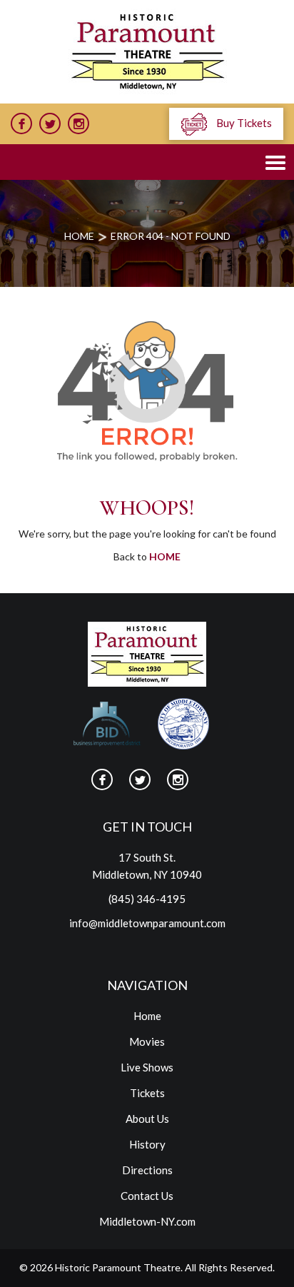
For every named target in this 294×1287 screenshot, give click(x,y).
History (147, 1144)
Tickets (147, 1092)
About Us (147, 1118)
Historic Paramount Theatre (118, 1267)
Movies (147, 1041)
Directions (147, 1170)
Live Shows (147, 1067)
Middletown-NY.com (147, 1221)
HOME (79, 236)
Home (165, 556)
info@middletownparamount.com (147, 923)
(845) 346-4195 (147, 898)
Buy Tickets (243, 122)
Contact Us (147, 1195)
